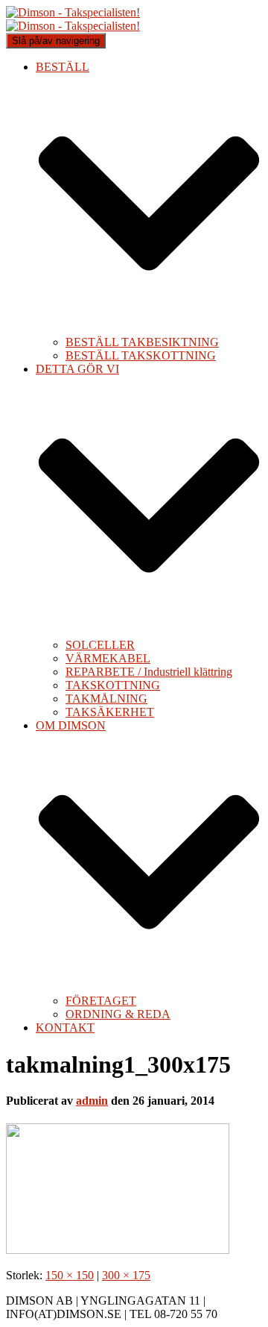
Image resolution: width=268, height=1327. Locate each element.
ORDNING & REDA (118, 1014)
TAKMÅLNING (106, 698)
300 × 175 (126, 1275)
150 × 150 (69, 1275)
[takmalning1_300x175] (117, 1249)
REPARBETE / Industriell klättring (149, 671)
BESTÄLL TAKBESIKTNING (142, 342)
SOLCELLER (100, 645)
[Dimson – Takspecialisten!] (73, 19)
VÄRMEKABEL (108, 658)
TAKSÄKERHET (110, 712)
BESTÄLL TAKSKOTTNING (141, 355)
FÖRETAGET (101, 1000)
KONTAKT (65, 1027)
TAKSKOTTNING (113, 685)
